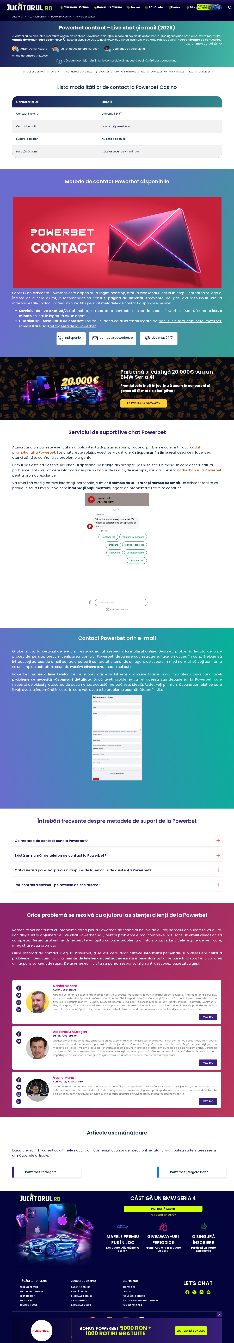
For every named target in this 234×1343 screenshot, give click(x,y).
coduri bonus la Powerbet (199, 470)
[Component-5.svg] (208, 1292)
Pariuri (176, 7)
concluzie (156, 71)
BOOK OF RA (26, 1300)
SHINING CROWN (29, 1287)
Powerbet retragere (41, 1172)
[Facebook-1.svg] (18, 988)
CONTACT (127, 1291)
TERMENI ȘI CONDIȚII (133, 1296)
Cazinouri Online (76, 7)
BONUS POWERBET (115, 1331)
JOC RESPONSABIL (132, 1305)
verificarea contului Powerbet (87, 656)
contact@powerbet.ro (116, 338)
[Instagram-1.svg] (18, 1002)
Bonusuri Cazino (109, 7)
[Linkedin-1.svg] (18, 1009)
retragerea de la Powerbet (73, 326)
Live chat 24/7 (162, 338)
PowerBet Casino (61, 16)
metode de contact (82, 71)
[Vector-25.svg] (201, 1292)
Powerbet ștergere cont (189, 1172)
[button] (219, 1314)
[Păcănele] (146, 7)
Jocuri (135, 7)
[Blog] (188, 7)
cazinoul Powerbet (107, 40)
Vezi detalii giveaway (163, 1214)
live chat (104, 71)
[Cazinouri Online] (61, 7)
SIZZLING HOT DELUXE (31, 1291)
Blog (193, 7)
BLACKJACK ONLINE (81, 1296)
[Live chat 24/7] (147, 338)
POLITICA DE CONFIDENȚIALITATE (140, 1300)
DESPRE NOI (128, 1287)
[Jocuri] (128, 7)
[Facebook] (187, 1292)
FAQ (143, 71)
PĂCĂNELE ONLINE (80, 1287)
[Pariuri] (169, 7)
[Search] (230, 7)
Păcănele (156, 7)
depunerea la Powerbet (190, 679)
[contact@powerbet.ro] (95, 338)
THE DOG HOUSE (28, 1305)
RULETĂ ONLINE (79, 1291)
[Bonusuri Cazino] (95, 7)
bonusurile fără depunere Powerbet (190, 321)
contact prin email (125, 71)
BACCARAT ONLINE (81, 1305)
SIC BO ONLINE (79, 1300)
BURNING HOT (27, 1296)
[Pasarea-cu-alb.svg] (18, 995)
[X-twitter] (194, 1292)
